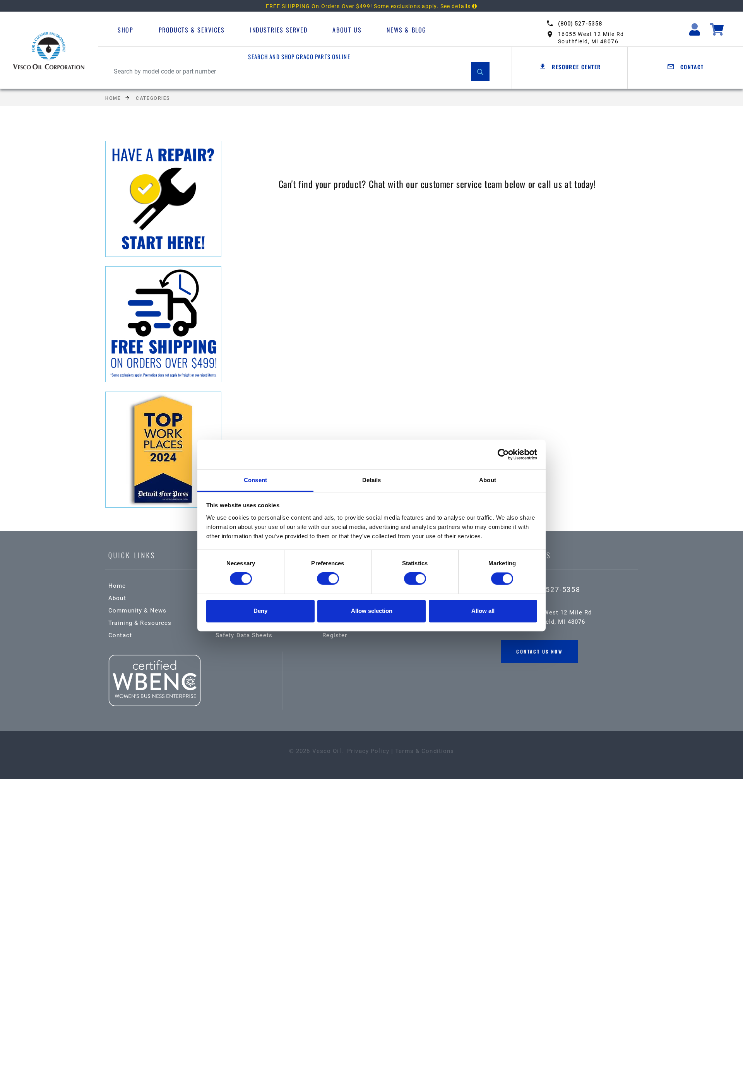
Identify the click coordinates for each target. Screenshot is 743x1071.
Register (334, 635)
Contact (120, 635)
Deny (260, 610)
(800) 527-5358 (580, 24)
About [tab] (487, 480)
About (117, 598)
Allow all (483, 610)
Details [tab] (371, 480)
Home (113, 98)
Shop (125, 29)
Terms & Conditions (424, 751)
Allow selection (371, 610)
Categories (153, 98)
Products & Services (192, 29)
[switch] (328, 579)
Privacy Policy (368, 751)
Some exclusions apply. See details (423, 6)
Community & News (137, 610)
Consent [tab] (255, 480)
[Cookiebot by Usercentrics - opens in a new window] (503, 454)
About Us (346, 29)
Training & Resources (140, 622)
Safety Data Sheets (244, 635)
